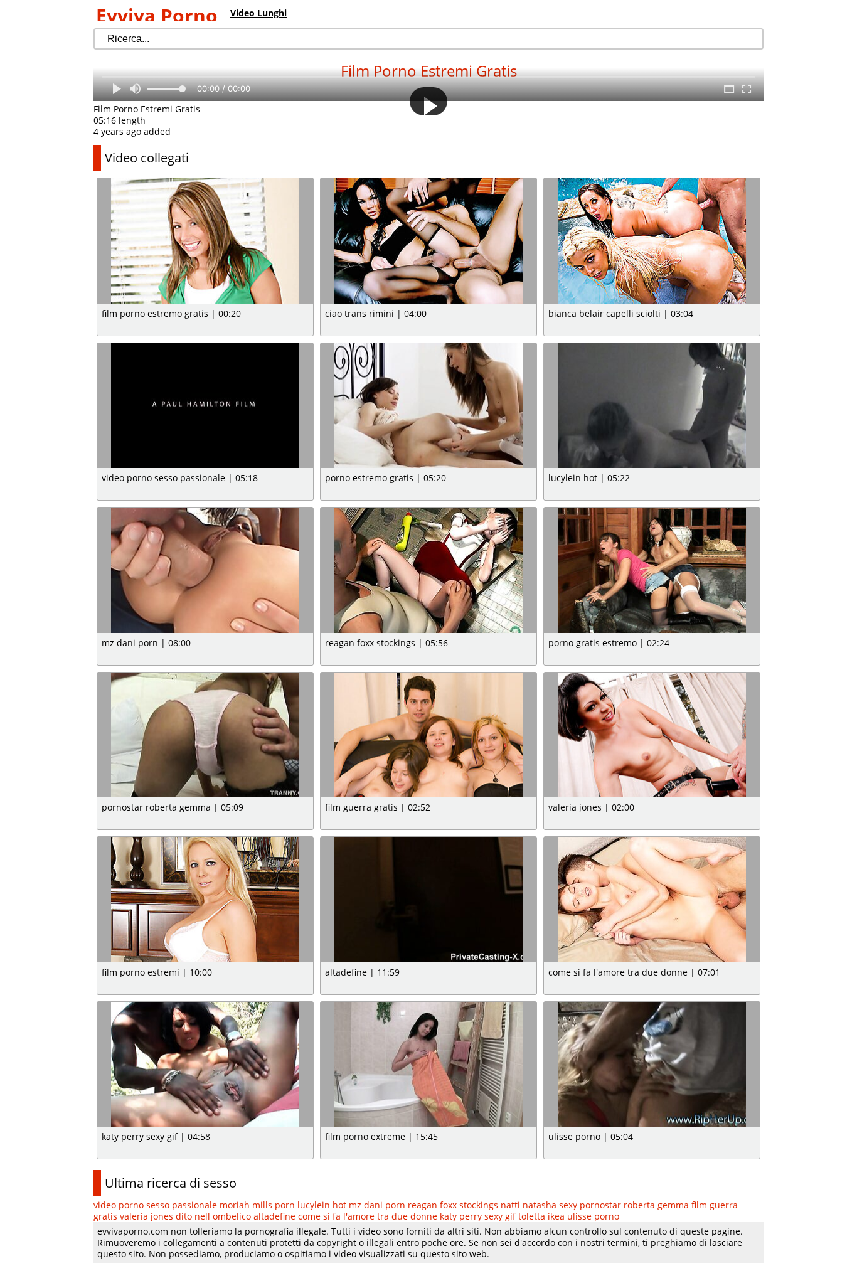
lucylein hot (321, 1205)
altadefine (274, 1216)
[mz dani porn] (205, 570)
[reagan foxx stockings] (428, 570)
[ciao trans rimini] (428, 241)
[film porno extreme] (428, 1064)
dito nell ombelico (213, 1216)
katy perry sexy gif (478, 1216)
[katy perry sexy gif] (205, 1064)
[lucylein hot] (652, 406)
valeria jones (146, 1216)
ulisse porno (593, 1216)
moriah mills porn (257, 1205)
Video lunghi (258, 13)
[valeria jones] (652, 735)
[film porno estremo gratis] (205, 241)
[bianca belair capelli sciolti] (652, 241)
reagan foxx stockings (453, 1205)
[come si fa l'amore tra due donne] (652, 899)
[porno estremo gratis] (428, 406)
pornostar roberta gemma (634, 1205)
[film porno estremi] (205, 899)
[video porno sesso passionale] (205, 406)
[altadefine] (428, 899)
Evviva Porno (157, 15)
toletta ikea (541, 1216)
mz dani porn (377, 1205)
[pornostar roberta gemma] (205, 735)
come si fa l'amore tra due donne (367, 1216)
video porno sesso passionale (155, 1205)
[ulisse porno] (652, 1064)
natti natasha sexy (539, 1205)
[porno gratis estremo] (652, 570)
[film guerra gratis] (428, 735)
